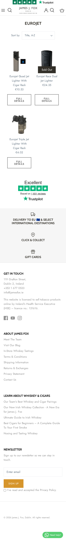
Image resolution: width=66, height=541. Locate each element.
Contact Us (10, 380)
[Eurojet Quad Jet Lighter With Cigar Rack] (19, 61)
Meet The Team (13, 339)
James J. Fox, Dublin (21, 517)
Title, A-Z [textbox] (30, 35)
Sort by (15, 35)
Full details (19, 100)
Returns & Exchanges (16, 368)
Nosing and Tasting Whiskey (21, 433)
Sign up (13, 483)
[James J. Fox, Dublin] (28, 10)
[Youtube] (13, 318)
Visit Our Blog (12, 345)
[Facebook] (6, 318)
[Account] (45, 10)
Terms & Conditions (15, 357)
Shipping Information (16, 362)
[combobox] (38, 35)
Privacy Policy (48, 490)
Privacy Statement (14, 374)
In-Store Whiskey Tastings (19, 351)
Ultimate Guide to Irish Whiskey (22, 418)
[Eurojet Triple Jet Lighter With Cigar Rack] (19, 124)
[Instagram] (20, 318)
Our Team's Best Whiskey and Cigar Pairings (30, 402)
